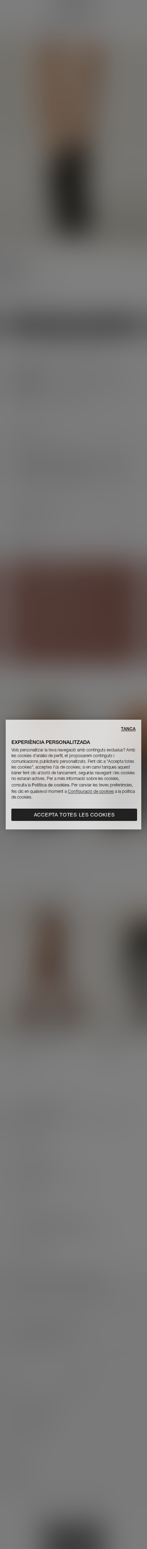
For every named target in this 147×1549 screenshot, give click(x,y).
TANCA (128, 728)
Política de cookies (50, 785)
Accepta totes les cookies (74, 815)
